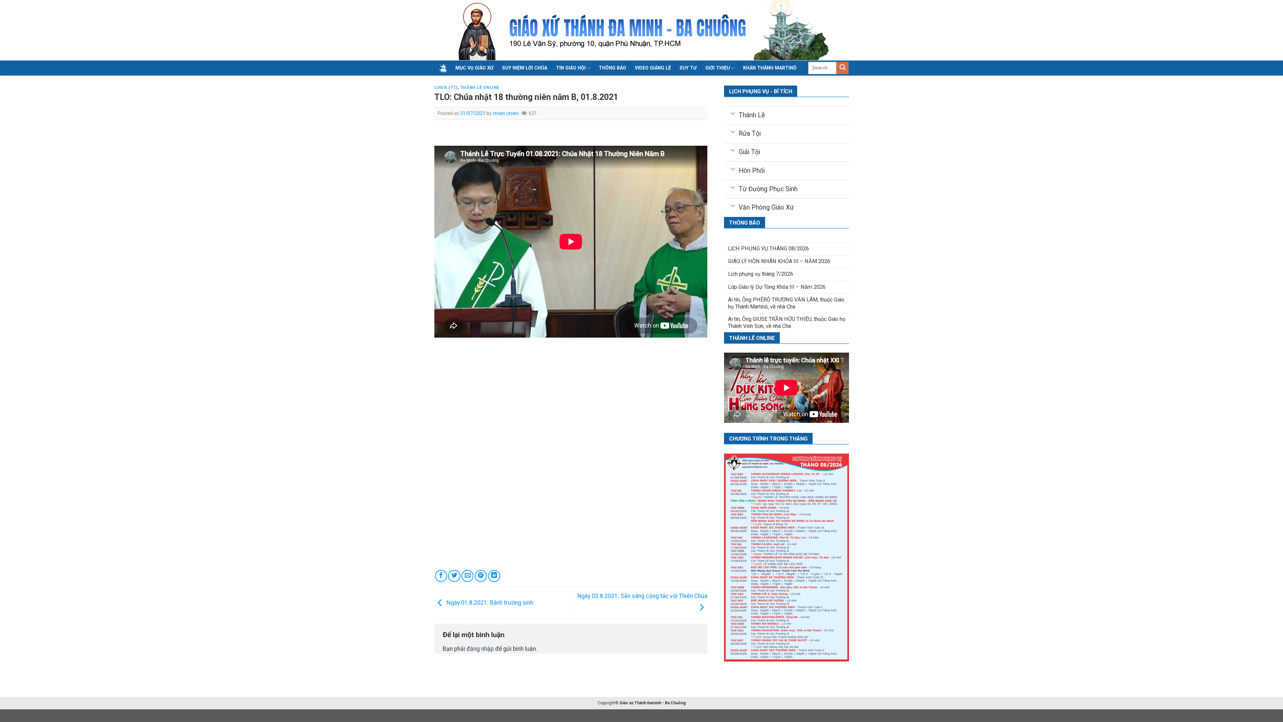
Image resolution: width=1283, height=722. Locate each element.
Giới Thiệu (717, 68)
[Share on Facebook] (441, 576)
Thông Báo (612, 68)
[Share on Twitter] (454, 576)
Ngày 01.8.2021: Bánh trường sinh (489, 602)
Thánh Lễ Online (480, 87)
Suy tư (688, 68)
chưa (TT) (446, 87)
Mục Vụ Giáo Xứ (474, 68)
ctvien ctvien (505, 113)
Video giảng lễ (653, 68)
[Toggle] (732, 113)
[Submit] (842, 68)
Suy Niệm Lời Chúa (524, 68)
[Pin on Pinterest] (481, 576)
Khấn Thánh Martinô (770, 68)
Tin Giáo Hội (571, 68)
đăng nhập (480, 648)
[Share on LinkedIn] (494, 576)
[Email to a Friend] (467, 576)
